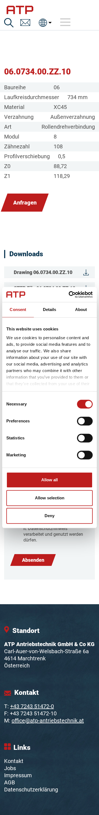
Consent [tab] (18, 309)
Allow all (49, 479)
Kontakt (13, 761)
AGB (9, 782)
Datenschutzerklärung (31, 789)
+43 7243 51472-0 (32, 706)
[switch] (85, 421)
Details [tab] (49, 309)
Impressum (18, 775)
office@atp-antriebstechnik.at (48, 720)
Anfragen (25, 202)
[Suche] (8, 22)
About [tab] (81, 309)
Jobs (10, 768)
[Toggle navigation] (65, 22)
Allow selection (49, 498)
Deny (49, 515)
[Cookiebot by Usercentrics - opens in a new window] (70, 294)
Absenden (33, 560)
